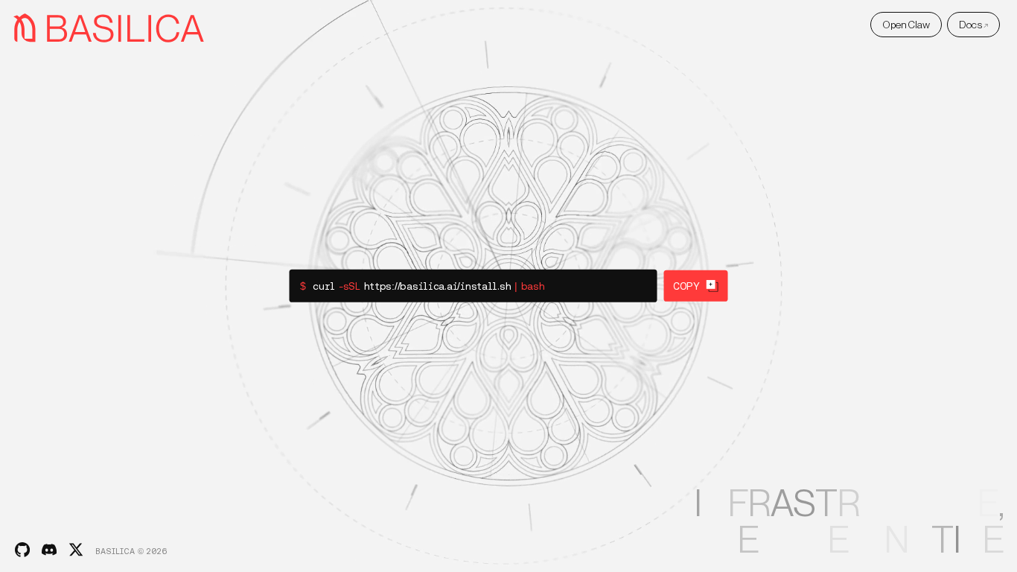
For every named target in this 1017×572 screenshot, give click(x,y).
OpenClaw (906, 25)
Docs (974, 25)
